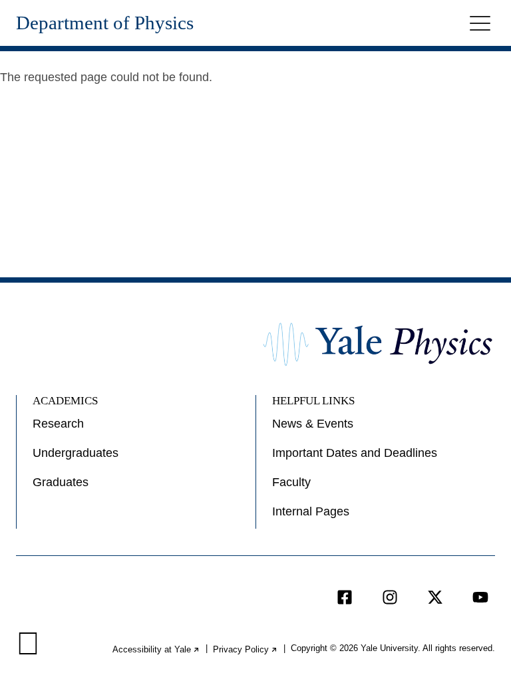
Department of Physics (105, 23)
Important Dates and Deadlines (354, 453)
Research (58, 423)
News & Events (312, 423)
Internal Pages (310, 511)
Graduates (60, 482)
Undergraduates (75, 453)
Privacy (245, 649)
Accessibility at (156, 649)
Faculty (291, 482)
